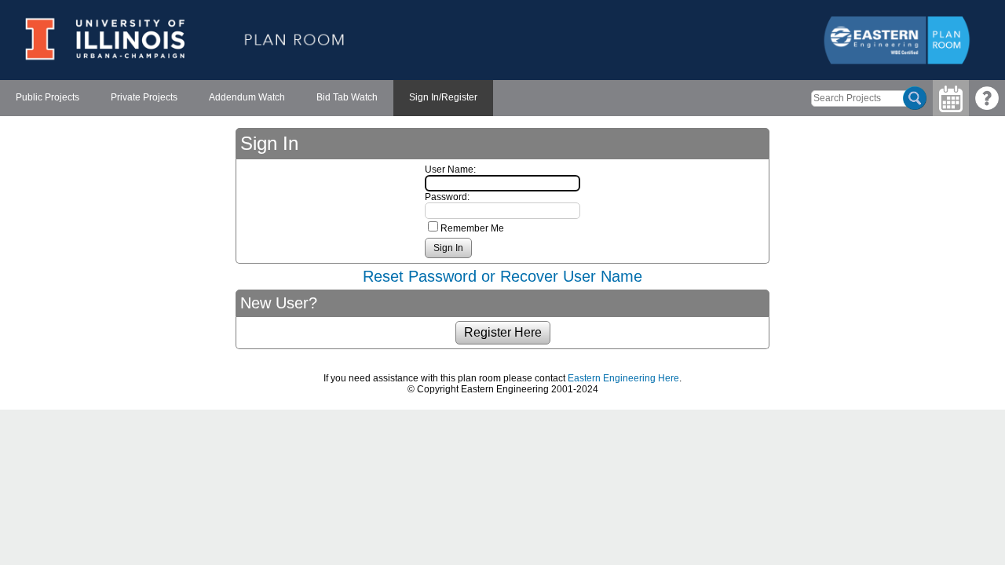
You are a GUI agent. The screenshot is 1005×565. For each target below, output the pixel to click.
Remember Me (472, 228)
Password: (447, 196)
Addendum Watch (247, 97)
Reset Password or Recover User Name (502, 276)
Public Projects (47, 97)
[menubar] (246, 98)
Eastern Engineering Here (623, 378)
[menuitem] (47, 98)
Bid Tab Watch (347, 97)
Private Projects (144, 97)
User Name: (450, 169)
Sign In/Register (443, 97)
